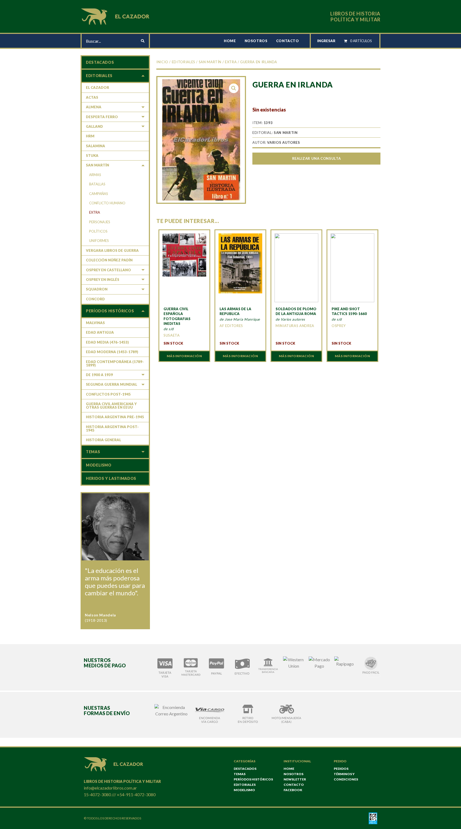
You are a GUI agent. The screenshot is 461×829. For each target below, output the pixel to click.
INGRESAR (326, 41)
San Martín (210, 62)
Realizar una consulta (316, 158)
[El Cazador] (116, 15)
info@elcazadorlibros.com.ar (110, 787)
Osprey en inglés (102, 279)
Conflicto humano (107, 203)
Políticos (98, 231)
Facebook (293, 790)
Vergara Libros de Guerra (112, 250)
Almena (93, 107)
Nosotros (256, 41)
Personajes (99, 222)
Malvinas (95, 323)
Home (230, 41)
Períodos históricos (110, 311)
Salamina (95, 146)
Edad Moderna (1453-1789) (112, 352)
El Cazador (97, 87)
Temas (93, 451)
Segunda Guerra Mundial (111, 384)
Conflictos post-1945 (108, 394)
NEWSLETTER (295, 779)
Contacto (287, 41)
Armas (95, 175)
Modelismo (99, 465)
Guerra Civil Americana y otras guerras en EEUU (111, 405)
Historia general (103, 440)
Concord (95, 299)
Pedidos (341, 769)
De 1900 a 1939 (99, 375)
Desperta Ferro (102, 117)
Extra (231, 62)
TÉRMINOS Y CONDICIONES (346, 776)
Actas (92, 97)
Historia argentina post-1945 (112, 428)
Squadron (97, 289)
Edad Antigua (100, 332)
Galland (94, 126)
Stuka (92, 155)
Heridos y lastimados (111, 478)
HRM (90, 136)
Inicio (162, 62)
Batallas (97, 184)
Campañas (98, 194)
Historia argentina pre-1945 (115, 417)
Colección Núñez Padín (109, 260)
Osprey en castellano (108, 270)
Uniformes (99, 240)
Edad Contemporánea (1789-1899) (115, 363)
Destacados (100, 62)
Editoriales (183, 62)
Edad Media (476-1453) (107, 342)
